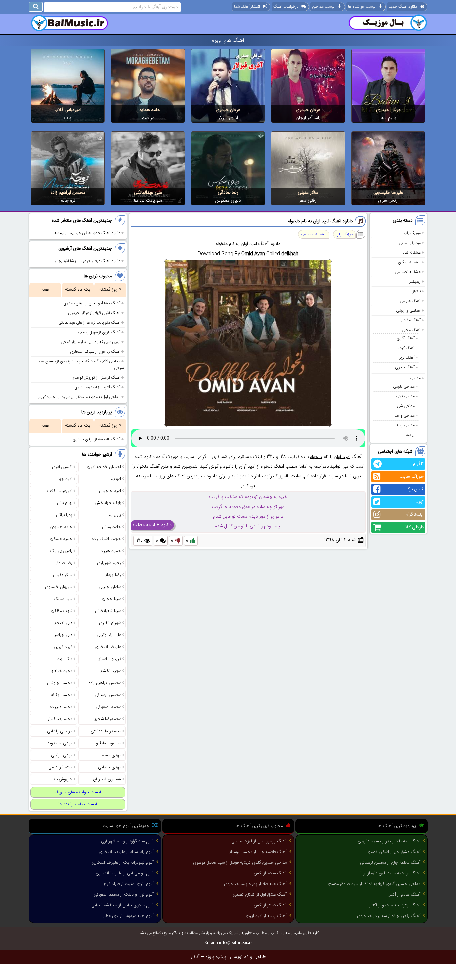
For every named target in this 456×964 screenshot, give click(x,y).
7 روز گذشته (110, 289)
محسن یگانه (61, 695)
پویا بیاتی (64, 515)
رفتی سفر (308, 201)
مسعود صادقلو (108, 743)
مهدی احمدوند (59, 743)
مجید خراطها (61, 671)
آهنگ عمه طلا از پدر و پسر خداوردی (389, 841)
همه (45, 289)
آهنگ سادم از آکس (403, 894)
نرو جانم (67, 201)
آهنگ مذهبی (410, 320)
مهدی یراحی (61, 755)
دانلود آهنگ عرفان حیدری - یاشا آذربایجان (87, 261)
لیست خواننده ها (361, 6)
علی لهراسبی (61, 635)
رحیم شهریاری (109, 563)
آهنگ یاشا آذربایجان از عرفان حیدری (91, 303)
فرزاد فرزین (63, 647)
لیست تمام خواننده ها (77, 804)
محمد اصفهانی (108, 707)
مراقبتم (148, 118)
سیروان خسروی (58, 587)
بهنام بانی (64, 503)
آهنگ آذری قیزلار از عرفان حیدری (94, 313)
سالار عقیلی (308, 193)
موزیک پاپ (412, 233)
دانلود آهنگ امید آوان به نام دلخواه (320, 221)
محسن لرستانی (108, 695)
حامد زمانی (111, 527)
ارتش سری (388, 201)
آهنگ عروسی (410, 301)
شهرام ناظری (110, 623)
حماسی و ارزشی (408, 310)
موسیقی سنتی (410, 242)
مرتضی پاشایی (59, 731)
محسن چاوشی (59, 683)
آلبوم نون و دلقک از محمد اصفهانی (124, 894)
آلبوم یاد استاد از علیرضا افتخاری (126, 852)
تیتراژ (416, 291)
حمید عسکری (60, 539)
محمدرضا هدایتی (106, 731)
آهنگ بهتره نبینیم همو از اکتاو (394, 905)
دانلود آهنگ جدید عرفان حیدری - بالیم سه (87, 233)
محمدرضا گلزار (60, 719)
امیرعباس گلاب (67, 110)
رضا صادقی (228, 193)
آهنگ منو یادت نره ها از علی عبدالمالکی (89, 322)
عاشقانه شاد (412, 252)
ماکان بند (64, 659)
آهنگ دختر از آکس (270, 905)
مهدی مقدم (111, 755)
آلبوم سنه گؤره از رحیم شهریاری (127, 841)
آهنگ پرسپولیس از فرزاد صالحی (259, 841)
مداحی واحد (405, 415)
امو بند (115, 479)
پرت (67, 118)
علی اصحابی (61, 623)
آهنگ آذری (406, 338)
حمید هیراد (111, 551)
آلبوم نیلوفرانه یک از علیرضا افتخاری (123, 862)
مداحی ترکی (405, 396)
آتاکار (195, 957)
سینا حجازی (110, 599)
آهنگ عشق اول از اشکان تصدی (393, 852)
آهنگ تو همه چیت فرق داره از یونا (390, 873)
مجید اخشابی (109, 671)
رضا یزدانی (111, 575)
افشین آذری (62, 467)
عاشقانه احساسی (408, 272)
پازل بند (114, 515)
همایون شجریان (107, 779)
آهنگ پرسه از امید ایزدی (265, 916)
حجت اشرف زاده (106, 539)
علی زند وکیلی (109, 635)
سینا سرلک (63, 599)
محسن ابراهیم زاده (67, 193)
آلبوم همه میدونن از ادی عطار (128, 916)
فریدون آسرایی (108, 659)
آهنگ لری (407, 357)
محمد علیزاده (61, 707)
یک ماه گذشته (77, 289)
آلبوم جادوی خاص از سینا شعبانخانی (122, 905)
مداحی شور (406, 406)
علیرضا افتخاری (108, 647)
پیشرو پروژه (215, 957)
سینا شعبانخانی (108, 611)
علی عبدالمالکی (148, 193)
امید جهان (63, 479)
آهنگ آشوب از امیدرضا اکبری (97, 387)
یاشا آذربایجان (308, 118)
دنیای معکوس (228, 201)
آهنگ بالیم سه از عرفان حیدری (96, 439)
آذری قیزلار (228, 118)
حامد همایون (148, 110)
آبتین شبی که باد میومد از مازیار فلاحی (90, 342)
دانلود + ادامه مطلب (152, 525)
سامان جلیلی (110, 587)
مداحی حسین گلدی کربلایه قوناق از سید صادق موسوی (373, 884)
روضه (410, 435)
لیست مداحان (323, 6)
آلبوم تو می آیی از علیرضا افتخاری (125, 873)
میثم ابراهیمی (60, 767)
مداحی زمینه (405, 425)
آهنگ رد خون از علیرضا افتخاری (95, 351)
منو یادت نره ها (148, 201)
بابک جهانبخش (108, 503)
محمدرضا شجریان (105, 719)
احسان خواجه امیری (103, 467)
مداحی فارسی (404, 386)
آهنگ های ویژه (228, 40)
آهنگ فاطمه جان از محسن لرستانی (390, 862)
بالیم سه (388, 118)
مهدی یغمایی (109, 767)
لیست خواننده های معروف (78, 792)
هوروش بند (62, 779)
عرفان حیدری (388, 110)
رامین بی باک (61, 551)
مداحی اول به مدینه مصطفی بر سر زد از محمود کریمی (78, 397)
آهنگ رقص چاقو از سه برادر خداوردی (388, 916)
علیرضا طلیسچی (388, 193)
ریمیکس (414, 281)
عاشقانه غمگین (409, 262)
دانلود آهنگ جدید (403, 6)
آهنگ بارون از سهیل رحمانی (99, 332)
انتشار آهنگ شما (247, 6)
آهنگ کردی (405, 348)
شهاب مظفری (60, 611)
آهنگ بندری (405, 367)
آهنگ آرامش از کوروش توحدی (95, 377)
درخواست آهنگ (286, 6)
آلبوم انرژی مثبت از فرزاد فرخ (129, 884)
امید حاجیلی (110, 491)
